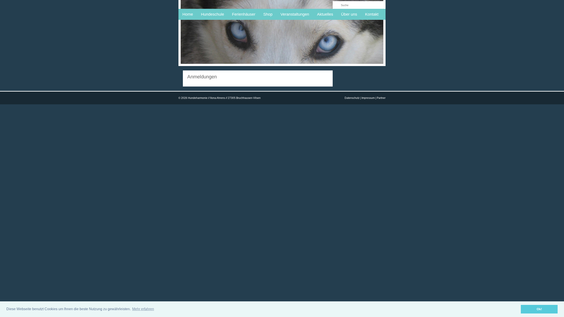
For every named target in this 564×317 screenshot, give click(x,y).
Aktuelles (325, 14)
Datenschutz (352, 98)
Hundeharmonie (207, 4)
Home (187, 14)
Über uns (349, 14)
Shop (268, 14)
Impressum (368, 98)
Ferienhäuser (243, 14)
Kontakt (371, 14)
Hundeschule (212, 14)
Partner (381, 98)
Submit (336, 5)
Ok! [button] (539, 309)
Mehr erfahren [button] (143, 309)
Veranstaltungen (294, 14)
